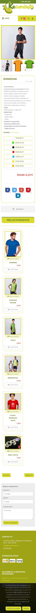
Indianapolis (13, 378)
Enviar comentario (10, 523)
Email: (5, 498)
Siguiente (29, 475)
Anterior (6, 475)
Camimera (13, 263)
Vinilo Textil (13, 455)
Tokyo (13, 340)
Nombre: (6, 490)
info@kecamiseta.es (11, 545)
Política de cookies (13, 608)
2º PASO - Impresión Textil (13, 417)
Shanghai (10, 78)
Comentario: (8, 507)
